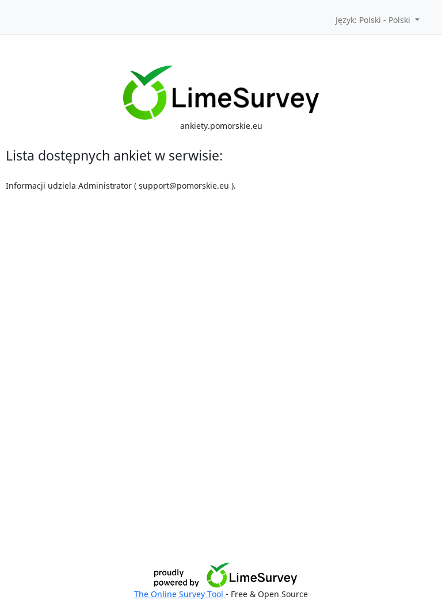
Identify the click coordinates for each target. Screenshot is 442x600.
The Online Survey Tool (180, 593)
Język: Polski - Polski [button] (374, 19)
